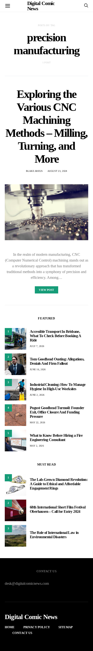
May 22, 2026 (37, 422)
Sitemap (65, 627)
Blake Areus (34, 171)
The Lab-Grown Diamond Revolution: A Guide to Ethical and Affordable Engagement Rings (59, 484)
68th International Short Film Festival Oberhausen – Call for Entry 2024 (57, 509)
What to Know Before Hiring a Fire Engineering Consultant (56, 437)
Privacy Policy (36, 627)
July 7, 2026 (37, 346)
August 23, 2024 (57, 171)
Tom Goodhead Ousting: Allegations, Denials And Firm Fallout (57, 361)
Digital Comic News (31, 617)
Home (10, 627)
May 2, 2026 (37, 445)
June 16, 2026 (38, 369)
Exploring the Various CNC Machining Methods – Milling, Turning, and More (46, 126)
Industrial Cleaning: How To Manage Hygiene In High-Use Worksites (58, 386)
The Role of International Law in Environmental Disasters (54, 535)
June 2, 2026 (37, 395)
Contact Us (22, 633)
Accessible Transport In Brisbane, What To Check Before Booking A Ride (55, 335)
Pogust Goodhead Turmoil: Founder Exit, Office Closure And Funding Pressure (57, 412)
